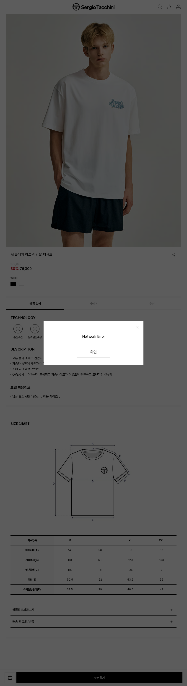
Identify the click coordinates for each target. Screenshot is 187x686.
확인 (93, 352)
